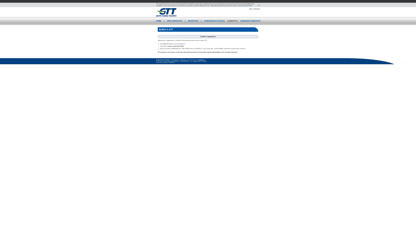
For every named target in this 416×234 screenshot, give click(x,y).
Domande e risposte (250, 21)
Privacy (204, 61)
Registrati (193, 21)
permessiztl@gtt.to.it (179, 44)
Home (158, 21)
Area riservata (174, 21)
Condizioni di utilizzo (214, 21)
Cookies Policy (247, 5)
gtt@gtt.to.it (202, 59)
